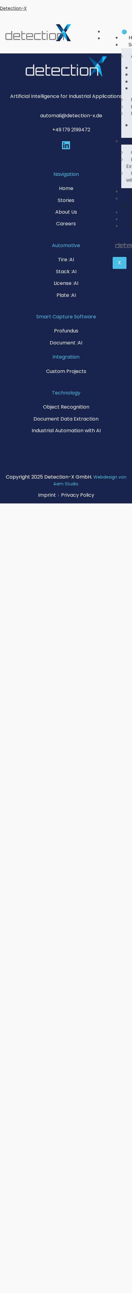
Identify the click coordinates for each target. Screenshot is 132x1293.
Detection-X (13, 8)
